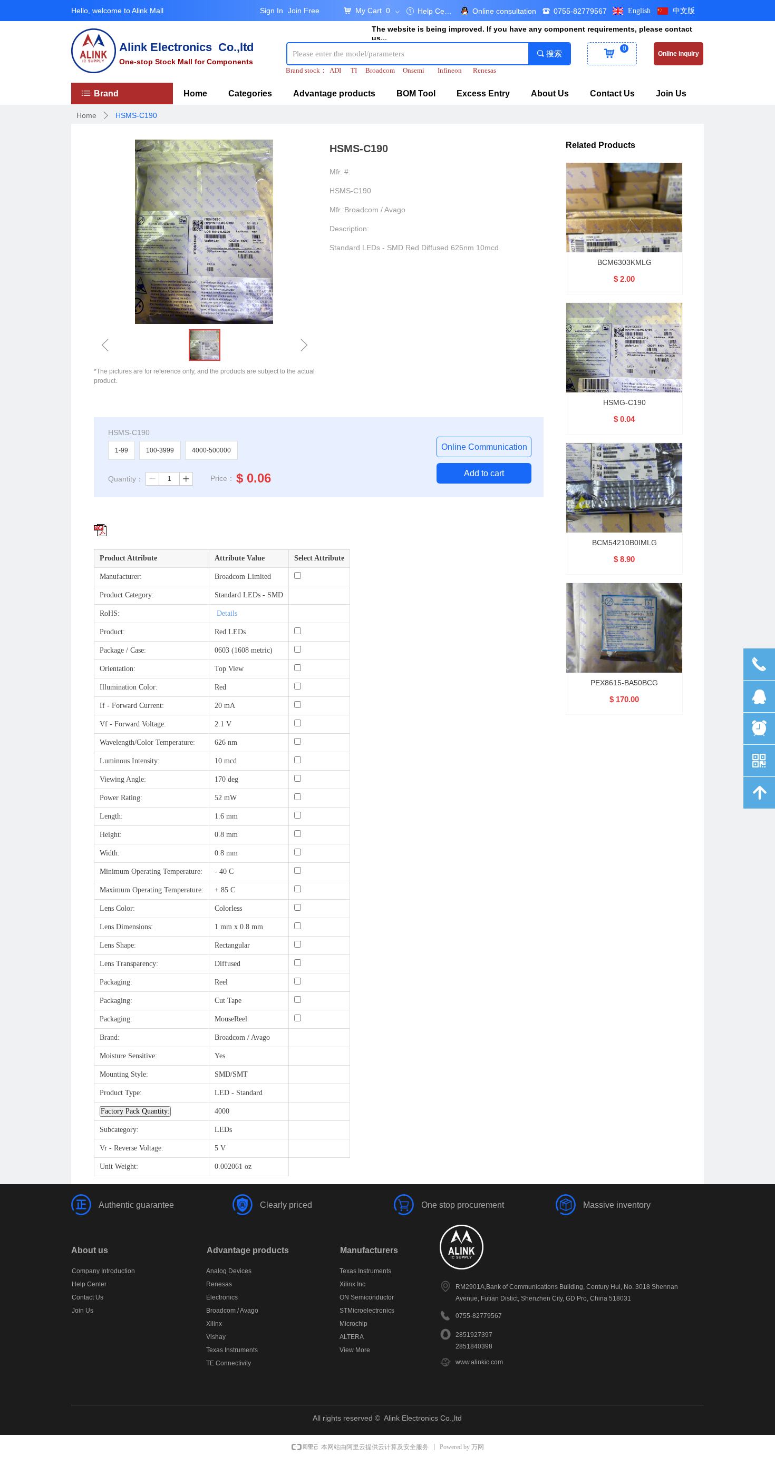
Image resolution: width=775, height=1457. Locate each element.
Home (86, 115)
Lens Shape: (118, 945)
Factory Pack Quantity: (135, 1111)
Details (227, 613)
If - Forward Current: (132, 706)
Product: (112, 632)
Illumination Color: (129, 687)
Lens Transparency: (129, 964)
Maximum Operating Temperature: (152, 890)
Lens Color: (117, 908)
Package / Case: (123, 650)
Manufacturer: (121, 576)
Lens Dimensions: (126, 927)
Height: (111, 835)
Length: (111, 816)
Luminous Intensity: (130, 761)
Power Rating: (121, 798)
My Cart (368, 10)
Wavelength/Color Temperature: (147, 742)
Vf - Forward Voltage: (133, 724)
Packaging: (116, 982)
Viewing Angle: (123, 779)
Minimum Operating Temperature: (151, 871)
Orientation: (117, 669)
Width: (110, 853)
